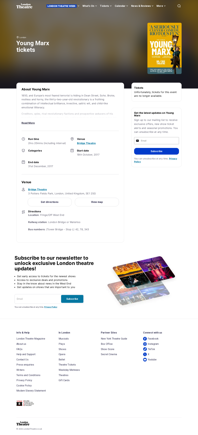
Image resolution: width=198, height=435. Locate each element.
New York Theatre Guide (114, 338)
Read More (28, 122)
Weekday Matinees (69, 369)
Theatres (63, 375)
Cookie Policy (24, 385)
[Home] (24, 5)
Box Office (107, 343)
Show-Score (107, 349)
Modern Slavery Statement (31, 390)
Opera (62, 354)
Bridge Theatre (86, 143)
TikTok (151, 349)
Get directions (49, 202)
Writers (20, 369)
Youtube (152, 359)
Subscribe (156, 151)
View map (97, 202)
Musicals (64, 338)
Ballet (62, 359)
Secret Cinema (109, 354)
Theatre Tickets (67, 364)
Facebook (153, 338)
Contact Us (22, 359)
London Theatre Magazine (30, 338)
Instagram (153, 343)
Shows (62, 349)
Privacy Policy (50, 307)
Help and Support (25, 354)
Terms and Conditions (28, 375)
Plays (62, 343)
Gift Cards (64, 380)
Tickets (104, 5)
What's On (88, 5)
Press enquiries (25, 364)
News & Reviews (141, 5)
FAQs (19, 349)
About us (21, 343)
